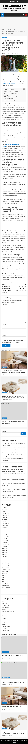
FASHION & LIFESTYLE (8, 611)
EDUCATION (5, 605)
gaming (4, 616)
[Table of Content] (24, 89)
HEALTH (4, 618)
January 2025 (5, 538)
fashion (4, 609)
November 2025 (6, 519)
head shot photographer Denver (11, 282)
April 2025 (4, 533)
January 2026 (5, 515)
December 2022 (6, 587)
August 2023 (5, 571)
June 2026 (4, 507)
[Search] (23, 14)
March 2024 (5, 558)
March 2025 (5, 534)
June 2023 (4, 575)
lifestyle (4, 620)
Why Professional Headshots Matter (12, 91)
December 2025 (6, 517)
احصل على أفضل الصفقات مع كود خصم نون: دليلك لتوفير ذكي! (21, 287)
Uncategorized (5, 630)
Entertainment (5, 607)
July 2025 (4, 527)
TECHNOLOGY (6, 626)
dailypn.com (5, 469)
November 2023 (6, 565)
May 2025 (4, 531)
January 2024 (5, 562)
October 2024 (5, 544)
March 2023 (5, 581)
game (3, 615)
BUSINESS (4, 37)
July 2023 (4, 573)
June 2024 (4, 552)
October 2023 (5, 567)
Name (4, 324)
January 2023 (5, 585)
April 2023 (4, 579)
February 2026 (5, 513)
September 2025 (6, 523)
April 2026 (4, 509)
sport (3, 624)
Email (3, 330)
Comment (5, 304)
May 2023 (4, 577)
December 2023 (6, 564)
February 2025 (5, 536)
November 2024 (6, 542)
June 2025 (4, 529)
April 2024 (4, 556)
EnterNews (20, 740)
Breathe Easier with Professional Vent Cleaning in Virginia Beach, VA (6, 288)
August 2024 (5, 548)
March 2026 (5, 511)
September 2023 (6, 569)
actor (3, 601)
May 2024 (4, 554)
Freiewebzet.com (14, 6)
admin (4, 53)
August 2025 (5, 525)
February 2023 (5, 583)
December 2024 (6, 540)
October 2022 (5, 591)
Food (3, 613)
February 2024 (5, 560)
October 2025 (5, 521)
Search (4, 431)
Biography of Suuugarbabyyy (17, 479)
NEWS (3, 622)
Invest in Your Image (11, 100)
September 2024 (6, 546)
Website (4, 335)
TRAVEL (4, 628)
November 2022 (6, 589)
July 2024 (4, 550)
